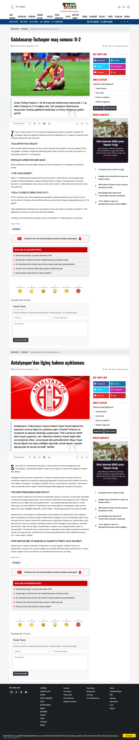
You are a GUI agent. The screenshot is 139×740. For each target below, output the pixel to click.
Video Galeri (67, 695)
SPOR (68, 16)
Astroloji (90, 695)
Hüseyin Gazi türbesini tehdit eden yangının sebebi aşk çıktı (39, 269)
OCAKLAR (118, 16)
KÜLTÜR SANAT (75, 16)
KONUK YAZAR (40, 16)
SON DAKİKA (12, 16)
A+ (82, 124)
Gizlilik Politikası (116, 691)
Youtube (100, 72)
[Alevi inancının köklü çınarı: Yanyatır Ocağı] (110, 128)
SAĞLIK (50, 16)
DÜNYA (127, 16)
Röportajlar (91, 688)
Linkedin (116, 61)
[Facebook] (118, 21)
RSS (114, 72)
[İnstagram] (11, 692)
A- (87, 124)
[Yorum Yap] (77, 123)
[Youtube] (128, 21)
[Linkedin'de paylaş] (49, 123)
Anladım (129, 735)
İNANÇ (84, 16)
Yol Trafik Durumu (93, 698)
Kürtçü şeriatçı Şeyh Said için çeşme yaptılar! (33, 273)
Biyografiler (91, 691)
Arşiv (111, 705)
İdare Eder (100, 93)
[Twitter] (121, 21)
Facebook (101, 61)
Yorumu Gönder (20, 340)
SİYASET (102, 16)
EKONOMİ (93, 16)
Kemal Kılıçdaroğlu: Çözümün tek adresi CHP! (34, 256)
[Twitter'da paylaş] (34, 123)
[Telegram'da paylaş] (44, 123)
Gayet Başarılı (101, 88)
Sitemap (113, 698)
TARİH (110, 16)
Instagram (117, 66)
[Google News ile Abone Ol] (19, 123)
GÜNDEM (31, 16)
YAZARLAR (22, 16)
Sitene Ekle (113, 701)
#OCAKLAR (16, 229)
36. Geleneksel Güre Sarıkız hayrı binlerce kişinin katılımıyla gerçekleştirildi (45, 264)
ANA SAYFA (15, 29)
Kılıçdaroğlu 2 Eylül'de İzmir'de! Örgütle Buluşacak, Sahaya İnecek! (42, 260)
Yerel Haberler (68, 698)
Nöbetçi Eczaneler (69, 701)
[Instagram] (124, 21)
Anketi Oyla (98, 108)
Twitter (99, 66)
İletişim (112, 708)
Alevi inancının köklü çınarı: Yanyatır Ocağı (111, 143)
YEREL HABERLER (59, 16)
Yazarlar (66, 688)
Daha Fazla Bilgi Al (11, 737)
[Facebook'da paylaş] (29, 123)
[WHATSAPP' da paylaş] (39, 123)
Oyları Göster (110, 108)
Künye (112, 688)
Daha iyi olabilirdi (102, 97)
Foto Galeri (67, 691)
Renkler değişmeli (103, 102)
